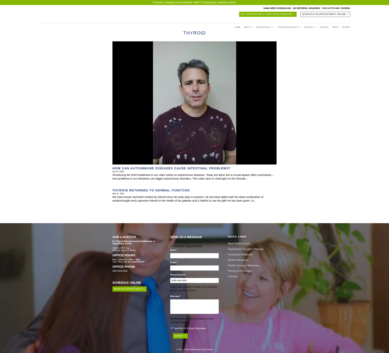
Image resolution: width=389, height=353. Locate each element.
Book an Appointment (128, 289)
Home (237, 27)
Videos (335, 27)
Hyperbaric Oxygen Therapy (246, 249)
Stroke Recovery (238, 259)
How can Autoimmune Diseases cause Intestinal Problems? (171, 168)
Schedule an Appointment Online (324, 14)
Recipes (346, 27)
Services (308, 27)
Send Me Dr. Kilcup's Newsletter (190, 328)
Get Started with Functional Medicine (266, 14)
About (247, 27)
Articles (324, 27)
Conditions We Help (287, 27)
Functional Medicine (240, 254)
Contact (233, 276)
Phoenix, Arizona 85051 (124, 250)
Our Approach (263, 27)
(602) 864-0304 (119, 271)
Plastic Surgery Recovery (244, 265)
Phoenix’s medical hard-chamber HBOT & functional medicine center (194, 2)
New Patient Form (239, 243)
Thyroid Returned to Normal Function (151, 190)
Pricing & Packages (240, 270)
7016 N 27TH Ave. (121, 248)
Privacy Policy (207, 349)
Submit (179, 336)
